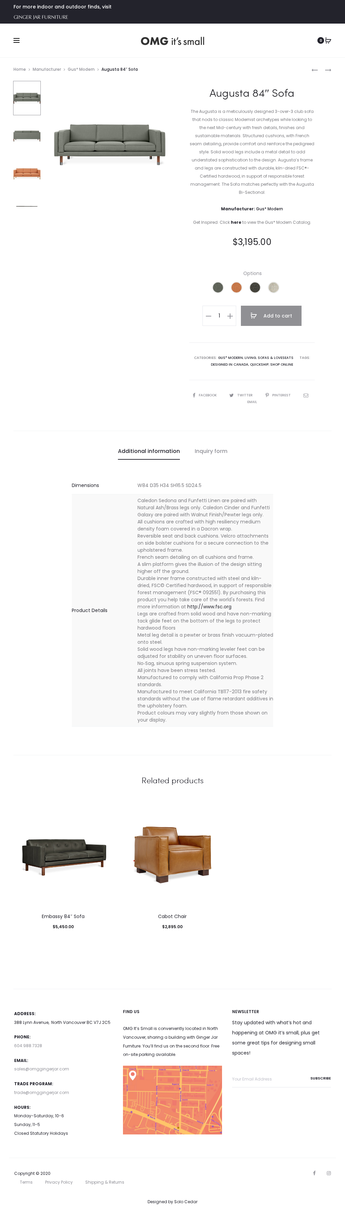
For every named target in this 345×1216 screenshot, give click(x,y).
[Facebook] (314, 1173)
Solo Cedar (185, 1202)
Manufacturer (47, 69)
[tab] (148, 451)
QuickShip (259, 364)
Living (250, 357)
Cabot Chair (172, 916)
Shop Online (281, 364)
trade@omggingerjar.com (41, 1092)
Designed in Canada (229, 364)
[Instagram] (329, 1173)
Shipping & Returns (104, 1182)
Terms (26, 1182)
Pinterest (282, 395)
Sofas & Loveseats (275, 357)
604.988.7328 (28, 1045)
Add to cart (277, 315)
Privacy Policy (59, 1182)
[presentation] (17, 855)
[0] (328, 40)
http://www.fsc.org (209, 606)
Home (19, 69)
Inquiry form (211, 451)
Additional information (149, 451)
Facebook (208, 395)
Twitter (245, 395)
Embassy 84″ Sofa (63, 916)
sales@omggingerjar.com (41, 1069)
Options (252, 273)
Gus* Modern (81, 69)
